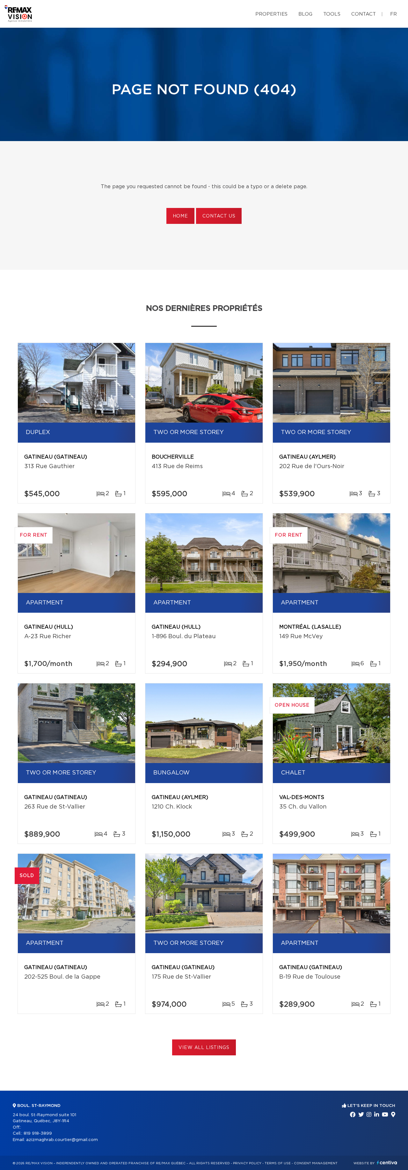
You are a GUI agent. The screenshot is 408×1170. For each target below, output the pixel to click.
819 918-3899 (38, 1133)
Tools (331, 14)
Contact (363, 14)
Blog (305, 14)
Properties (271, 14)
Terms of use (278, 1163)
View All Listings (203, 1047)
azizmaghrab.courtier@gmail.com (62, 1140)
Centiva (387, 1162)
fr (393, 14)
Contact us (218, 216)
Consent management (316, 1163)
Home (180, 216)
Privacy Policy (247, 1163)
